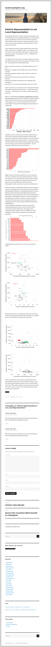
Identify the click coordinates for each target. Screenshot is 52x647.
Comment (8, 454)
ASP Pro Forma (9, 607)
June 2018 (8, 569)
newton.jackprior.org (15, 8)
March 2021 (9, 562)
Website (7, 486)
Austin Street (18, 607)
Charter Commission (11, 624)
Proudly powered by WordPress (21, 643)
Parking (17, 609)
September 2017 (10, 578)
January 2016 (9, 591)
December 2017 (10, 573)
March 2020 (9, 566)
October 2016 (9, 587)
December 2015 (10, 592)
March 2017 (9, 585)
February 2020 (10, 568)
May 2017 (8, 582)
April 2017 (8, 584)
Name (7, 474)
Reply (7, 423)
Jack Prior (7, 396)
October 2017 (9, 576)
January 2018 (9, 571)
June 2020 (8, 564)
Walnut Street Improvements (28, 609)
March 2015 (9, 594)
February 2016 (9, 589)
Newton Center (10, 609)
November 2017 (10, 575)
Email (7, 480)
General (20, 396)
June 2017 (8, 580)
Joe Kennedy (26, 607)
